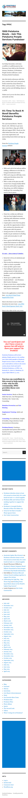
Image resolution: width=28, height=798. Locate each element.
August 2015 (7, 636)
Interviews (7, 691)
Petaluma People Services (18, 102)
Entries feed (7, 782)
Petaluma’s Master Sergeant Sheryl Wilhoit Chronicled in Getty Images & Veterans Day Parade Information (15, 568)
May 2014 (7, 669)
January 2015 (8, 651)
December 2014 (8, 654)
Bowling (21, 438)
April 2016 (7, 618)
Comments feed (8, 785)
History (6, 688)
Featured (6, 686)
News (13, 100)
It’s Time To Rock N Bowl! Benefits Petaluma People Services (13, 114)
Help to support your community (16, 439)
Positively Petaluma (7, 793)
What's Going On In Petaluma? (13, 713)
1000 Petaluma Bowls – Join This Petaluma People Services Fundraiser (13, 35)
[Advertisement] (14, 471)
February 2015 (8, 649)
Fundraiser (8, 102)
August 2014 (7, 662)
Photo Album (8, 704)
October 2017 (8, 608)
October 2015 (8, 632)
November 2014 (8, 656)
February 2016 (8, 623)
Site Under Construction (11, 515)
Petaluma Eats (8, 699)
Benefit (16, 438)
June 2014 (7, 667)
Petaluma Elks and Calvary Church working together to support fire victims (14, 502)
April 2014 (7, 671)
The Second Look (9, 708)
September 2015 (9, 634)
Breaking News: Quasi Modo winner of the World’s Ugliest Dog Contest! (14, 584)
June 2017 (7, 612)
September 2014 (9, 660)
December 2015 (8, 627)
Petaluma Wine (8, 702)
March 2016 (7, 621)
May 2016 (7, 616)
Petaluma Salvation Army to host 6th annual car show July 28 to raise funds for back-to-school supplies (15, 495)
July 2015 (6, 638)
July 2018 (6, 603)
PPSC (3, 104)
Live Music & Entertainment (12, 693)
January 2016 (8, 625)
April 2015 (7, 645)
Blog (5, 684)
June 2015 (7, 640)
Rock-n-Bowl (22, 441)
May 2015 (7, 643)
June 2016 (7, 614)
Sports (6, 706)
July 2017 (6, 610)
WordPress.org (8, 787)
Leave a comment (10, 104)
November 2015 (8, 629)
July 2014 (6, 665)
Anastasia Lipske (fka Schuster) (13, 555)
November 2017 (8, 605)
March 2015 (7, 647)
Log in (6, 780)
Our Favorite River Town (11, 697)
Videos (6, 710)
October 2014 (8, 658)
